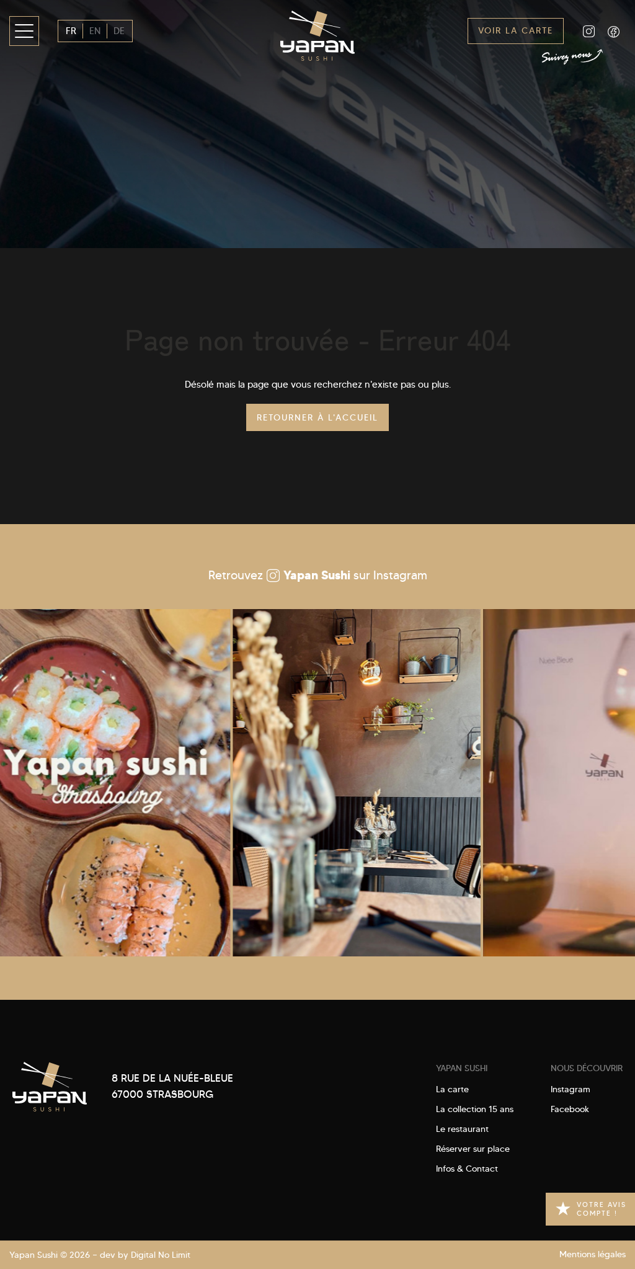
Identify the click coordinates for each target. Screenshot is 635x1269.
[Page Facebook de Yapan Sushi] (613, 31)
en (94, 31)
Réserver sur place (473, 1148)
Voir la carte (515, 30)
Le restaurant (462, 1128)
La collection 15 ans (474, 1109)
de (119, 31)
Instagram (570, 1089)
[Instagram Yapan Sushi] (313, 782)
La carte (452, 1089)
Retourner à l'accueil (317, 417)
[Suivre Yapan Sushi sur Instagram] (588, 31)
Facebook (570, 1109)
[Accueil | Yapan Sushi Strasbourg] (317, 31)
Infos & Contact (467, 1168)
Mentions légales (592, 1254)
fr (71, 31)
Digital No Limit (160, 1255)
